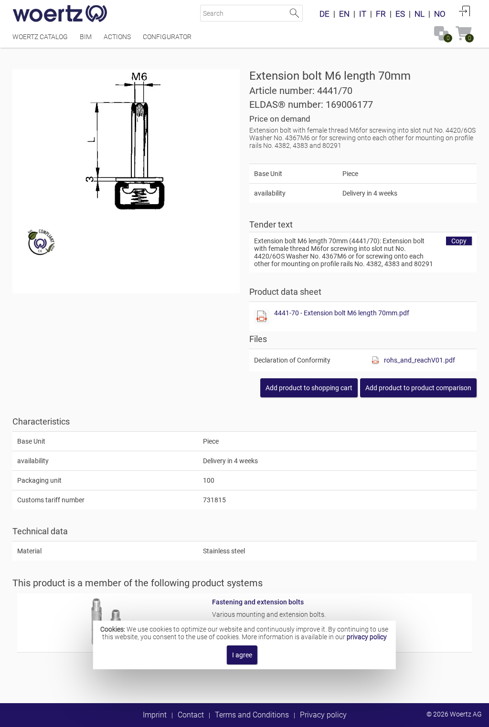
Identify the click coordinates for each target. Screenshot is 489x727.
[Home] (60, 14)
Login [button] (464, 11)
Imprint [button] (155, 714)
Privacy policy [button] (323, 714)
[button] (418, 387)
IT (362, 14)
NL (420, 14)
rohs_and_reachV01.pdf (419, 360)
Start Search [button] (294, 13)
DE (324, 14)
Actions (117, 37)
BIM (86, 37)
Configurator (167, 37)
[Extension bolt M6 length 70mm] (126, 140)
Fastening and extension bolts (258, 602)
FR (381, 14)
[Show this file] (261, 316)
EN (344, 14)
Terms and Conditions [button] (252, 714)
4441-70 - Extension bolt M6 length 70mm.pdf (341, 313)
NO (440, 14)
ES (400, 14)
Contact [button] (191, 714)
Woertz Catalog (40, 37)
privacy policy (367, 637)
